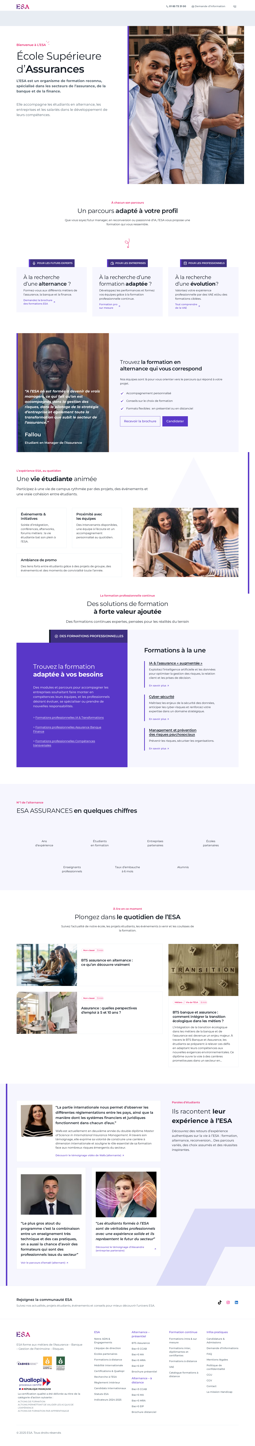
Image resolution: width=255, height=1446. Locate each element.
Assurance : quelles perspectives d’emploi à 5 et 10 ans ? (109, 1010)
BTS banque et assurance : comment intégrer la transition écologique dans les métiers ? (199, 1016)
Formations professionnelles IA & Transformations (69, 717)
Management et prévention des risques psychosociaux (172, 732)
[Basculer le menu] (235, 6)
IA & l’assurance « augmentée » (175, 663)
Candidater (175, 421)
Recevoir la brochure (140, 421)
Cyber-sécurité (161, 697)
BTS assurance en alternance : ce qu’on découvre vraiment (107, 962)
